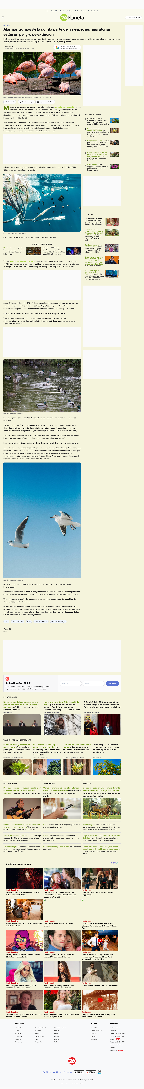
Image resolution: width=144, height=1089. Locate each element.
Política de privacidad (117, 1036)
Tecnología (49, 783)
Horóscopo (18, 1036)
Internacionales (39, 1036)
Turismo (87, 783)
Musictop (94, 1039)
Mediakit (115, 1039)
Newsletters (116, 1050)
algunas (23, 261)
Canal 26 (10, 46)
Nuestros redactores (116, 1045)
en (65, 107)
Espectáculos (10, 783)
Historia (56, 1033)
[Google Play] (91, 1072)
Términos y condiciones (117, 1033)
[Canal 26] (72, 1061)
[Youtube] (54, 1072)
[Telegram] (68, 1072)
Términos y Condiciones (67, 1080)
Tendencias (38, 1042)
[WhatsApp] (64, 1072)
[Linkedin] (57, 1072)
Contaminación (17, 622)
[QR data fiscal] (99, 1074)
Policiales (18, 1039)
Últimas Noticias (20, 1028)
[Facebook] (44, 1072)
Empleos (112, 1048)
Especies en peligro (58, 622)
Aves (29, 622)
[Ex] (50, 1072)
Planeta (6, 25)
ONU (6, 622)
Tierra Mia (94, 1033)
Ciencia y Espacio (60, 1028)
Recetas (56, 1039)
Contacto (113, 1031)
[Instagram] (47, 1072)
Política (37, 1039)
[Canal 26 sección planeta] (72, 21)
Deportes (38, 1031)
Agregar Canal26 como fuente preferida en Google (69, 47)
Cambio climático (41, 622)
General (37, 1033)
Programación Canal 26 (117, 1042)
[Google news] (71, 1072)
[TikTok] (61, 1072)
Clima (17, 1031)
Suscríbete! (112, 683)
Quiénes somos (115, 1028)
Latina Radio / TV (96, 1031)
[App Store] (79, 1072)
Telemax (93, 1036)
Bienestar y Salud (40, 1028)
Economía (57, 1031)
